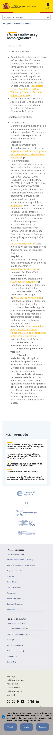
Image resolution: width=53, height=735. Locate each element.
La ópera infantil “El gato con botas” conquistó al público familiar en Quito (25, 478)
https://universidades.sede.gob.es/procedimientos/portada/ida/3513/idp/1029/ (28, 154)
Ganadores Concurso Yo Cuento (22, 471)
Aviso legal (11, 676)
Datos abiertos (12, 582)
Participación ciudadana (15, 598)
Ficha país (10, 576)
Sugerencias (11, 593)
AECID (9, 640)
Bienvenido (18, 23)
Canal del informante (14, 604)
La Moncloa (11, 656)
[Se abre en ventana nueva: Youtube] (22, 701)
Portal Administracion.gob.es (17, 634)
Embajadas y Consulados (16, 554)
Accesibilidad (12, 684)
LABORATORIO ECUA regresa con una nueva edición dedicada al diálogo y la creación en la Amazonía (25, 446)
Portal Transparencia (14, 651)
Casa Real (10, 662)
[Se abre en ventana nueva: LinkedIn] (37, 701)
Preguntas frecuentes (14, 571)
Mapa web (11, 695)
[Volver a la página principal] (19, 6)
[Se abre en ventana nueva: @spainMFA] (13, 701)
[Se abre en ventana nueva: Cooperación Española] (26, 494)
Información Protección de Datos (19, 560)
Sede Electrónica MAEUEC (16, 629)
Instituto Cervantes (14, 645)
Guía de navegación (15, 687)
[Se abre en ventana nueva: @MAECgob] (8, 701)
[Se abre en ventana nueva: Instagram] (27, 701)
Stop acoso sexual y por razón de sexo (21, 565)
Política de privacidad (16, 680)
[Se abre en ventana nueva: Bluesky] (32, 701)
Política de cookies (14, 691)
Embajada (28, 23)
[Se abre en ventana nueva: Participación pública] (26, 513)
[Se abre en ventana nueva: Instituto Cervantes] (26, 503)
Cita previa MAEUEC (14, 587)
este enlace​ (16, 205)
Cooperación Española (15, 623)
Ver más (10, 727)
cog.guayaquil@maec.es (22, 243)
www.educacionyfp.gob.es (24, 269)
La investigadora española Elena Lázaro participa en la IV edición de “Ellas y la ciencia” (24, 456)
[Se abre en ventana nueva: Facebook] (18, 701)
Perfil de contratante (14, 609)
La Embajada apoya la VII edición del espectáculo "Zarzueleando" (25, 464)
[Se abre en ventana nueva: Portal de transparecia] (26, 533)
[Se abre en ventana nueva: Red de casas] (26, 523)
